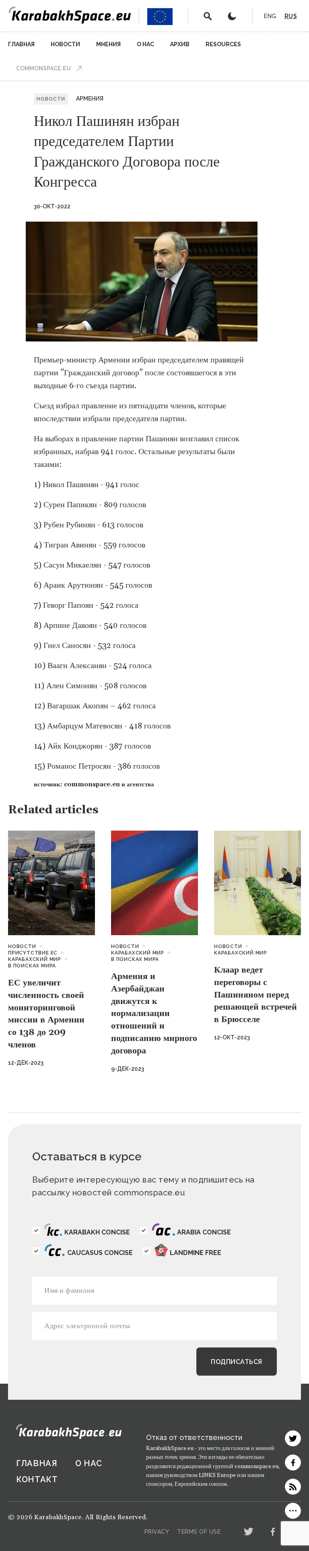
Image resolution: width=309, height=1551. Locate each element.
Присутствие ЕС (33, 953)
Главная (21, 44)
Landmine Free (195, 1253)
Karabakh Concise (97, 1232)
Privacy (156, 1531)
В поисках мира (32, 966)
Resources (223, 44)
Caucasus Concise (100, 1253)
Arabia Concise (204, 1232)
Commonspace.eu (43, 68)
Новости (65, 44)
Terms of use (198, 1531)
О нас (145, 44)
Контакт (37, 1479)
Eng (270, 16)
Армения (89, 98)
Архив (180, 44)
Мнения (108, 44)
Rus (290, 16)
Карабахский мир (34, 959)
